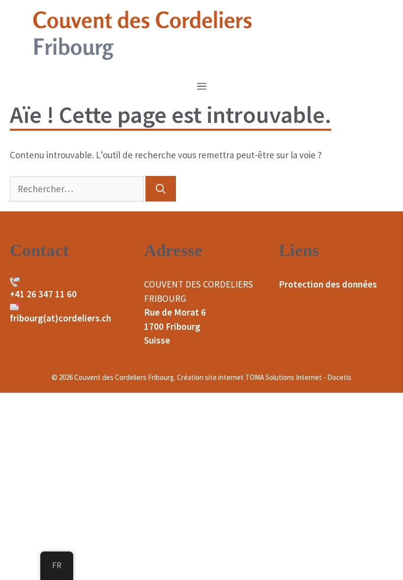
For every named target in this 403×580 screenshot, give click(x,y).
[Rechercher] (160, 189)
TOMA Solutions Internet (283, 377)
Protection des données (328, 284)
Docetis (339, 377)
